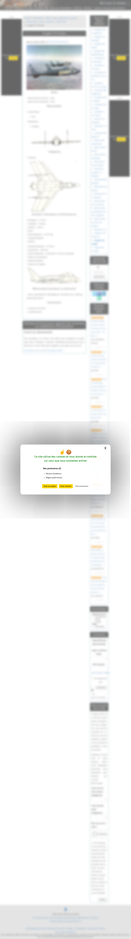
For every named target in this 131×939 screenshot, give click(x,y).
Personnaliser (81, 486)
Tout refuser (66, 486)
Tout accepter (49, 486)
